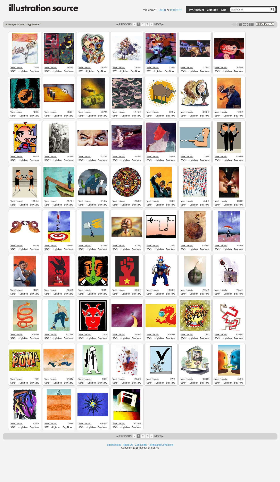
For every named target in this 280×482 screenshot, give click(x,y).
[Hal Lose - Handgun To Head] (127, 149)
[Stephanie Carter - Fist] (25, 108)
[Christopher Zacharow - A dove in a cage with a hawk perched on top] (58, 286)
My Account (196, 9)
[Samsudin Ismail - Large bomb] (195, 241)
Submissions (114, 444)
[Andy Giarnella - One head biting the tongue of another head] (229, 375)
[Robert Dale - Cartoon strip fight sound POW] (24, 370)
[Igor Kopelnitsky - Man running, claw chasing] (161, 375)
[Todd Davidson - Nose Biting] (229, 197)
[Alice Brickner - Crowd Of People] (195, 197)
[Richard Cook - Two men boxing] (25, 197)
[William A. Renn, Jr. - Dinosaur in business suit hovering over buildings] (92, 195)
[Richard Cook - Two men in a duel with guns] (229, 152)
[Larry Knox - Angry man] (25, 152)
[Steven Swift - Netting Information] (93, 241)
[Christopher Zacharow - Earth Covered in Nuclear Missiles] (92, 416)
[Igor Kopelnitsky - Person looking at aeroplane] (161, 238)
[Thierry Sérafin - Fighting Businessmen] (25, 286)
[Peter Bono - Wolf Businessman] (58, 152)
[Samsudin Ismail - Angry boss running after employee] (58, 371)
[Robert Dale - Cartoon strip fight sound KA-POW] (195, 330)
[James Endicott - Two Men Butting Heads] (24, 232)
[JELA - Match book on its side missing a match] (126, 419)
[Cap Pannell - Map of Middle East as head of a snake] (25, 330)
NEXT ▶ (158, 24)
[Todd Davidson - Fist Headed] (127, 236)
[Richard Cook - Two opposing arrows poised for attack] (229, 330)
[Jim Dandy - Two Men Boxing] (161, 63)
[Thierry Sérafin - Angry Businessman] (229, 108)
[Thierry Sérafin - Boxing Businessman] (161, 197)
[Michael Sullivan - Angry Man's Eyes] (92, 145)
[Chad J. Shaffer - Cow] (161, 106)
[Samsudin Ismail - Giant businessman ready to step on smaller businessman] (59, 330)
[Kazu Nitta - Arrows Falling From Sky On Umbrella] (229, 241)
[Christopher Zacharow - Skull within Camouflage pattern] (127, 108)
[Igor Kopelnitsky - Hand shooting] (195, 147)
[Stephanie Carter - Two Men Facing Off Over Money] (93, 286)
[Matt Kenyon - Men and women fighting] (59, 419)
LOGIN (162, 10)
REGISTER (176, 10)
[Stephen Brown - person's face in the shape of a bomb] (195, 286)
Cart (223, 9)
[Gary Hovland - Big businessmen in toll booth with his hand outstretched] (195, 375)
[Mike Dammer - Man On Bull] (127, 60)
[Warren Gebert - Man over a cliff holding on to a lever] (58, 196)
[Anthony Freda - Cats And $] (59, 63)
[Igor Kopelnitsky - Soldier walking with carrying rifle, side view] (93, 375)
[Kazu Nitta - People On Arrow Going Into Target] (59, 241)
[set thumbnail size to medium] (240, 25)
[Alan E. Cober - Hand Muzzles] (25, 63)
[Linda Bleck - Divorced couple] (25, 419)
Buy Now (34, 71)
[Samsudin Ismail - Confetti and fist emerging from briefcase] (127, 375)
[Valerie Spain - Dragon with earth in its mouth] (161, 327)
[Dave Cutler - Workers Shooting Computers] (58, 102)
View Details (16, 67)
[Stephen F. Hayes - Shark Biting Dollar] (93, 108)
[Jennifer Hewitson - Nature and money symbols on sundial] (127, 197)
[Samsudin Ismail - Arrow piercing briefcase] (229, 286)
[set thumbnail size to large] (245, 25)
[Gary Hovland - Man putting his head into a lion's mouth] (195, 107)
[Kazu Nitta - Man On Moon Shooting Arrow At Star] (127, 326)
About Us (128, 444)
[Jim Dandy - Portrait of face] (161, 152)
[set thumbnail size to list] (251, 25)
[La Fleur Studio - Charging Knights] (195, 56)
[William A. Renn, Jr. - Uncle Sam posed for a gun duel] (161, 286)
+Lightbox (23, 71)
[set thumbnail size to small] (234, 25)
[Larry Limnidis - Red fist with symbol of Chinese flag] (127, 286)
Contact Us (141, 444)
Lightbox (212, 9)
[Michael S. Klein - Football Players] (93, 63)
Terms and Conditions (161, 444)
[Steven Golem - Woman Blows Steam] (229, 59)
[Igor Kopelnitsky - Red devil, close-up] (93, 330)
